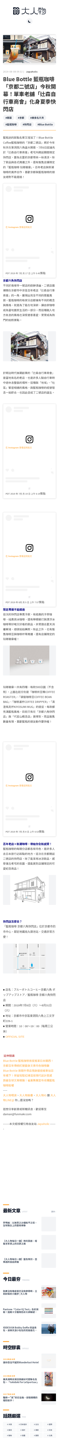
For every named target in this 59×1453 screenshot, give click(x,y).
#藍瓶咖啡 (11, 124)
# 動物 (9, 1435)
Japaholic (32, 71)
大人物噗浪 (10, 1095)
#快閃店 (27, 124)
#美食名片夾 (37, 117)
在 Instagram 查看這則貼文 (19, 227)
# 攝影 (36, 1430)
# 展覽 (36, 1435)
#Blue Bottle (45, 124)
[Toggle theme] (29, 21)
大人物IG (41, 1095)
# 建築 (49, 1424)
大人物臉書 (26, 1095)
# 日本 (49, 1430)
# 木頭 (9, 1424)
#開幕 (8, 117)
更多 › (53, 1211)
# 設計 (22, 1430)
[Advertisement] (29, 1165)
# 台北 (36, 1424)
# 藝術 (9, 1430)
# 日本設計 (23, 1424)
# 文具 (49, 1435)
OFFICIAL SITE (14, 1036)
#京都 (21, 117)
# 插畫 (22, 1435)
